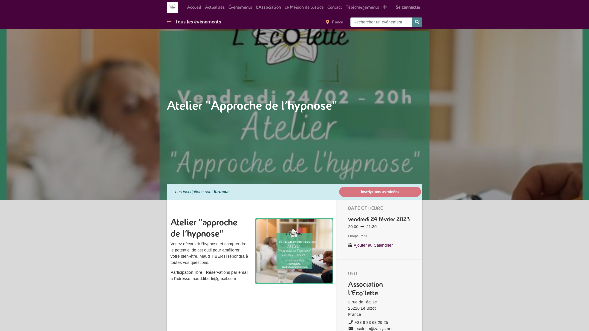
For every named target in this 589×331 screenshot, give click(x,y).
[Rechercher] (417, 22)
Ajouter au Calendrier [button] (373, 245)
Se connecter (408, 7)
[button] (385, 7)
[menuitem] (194, 7)
